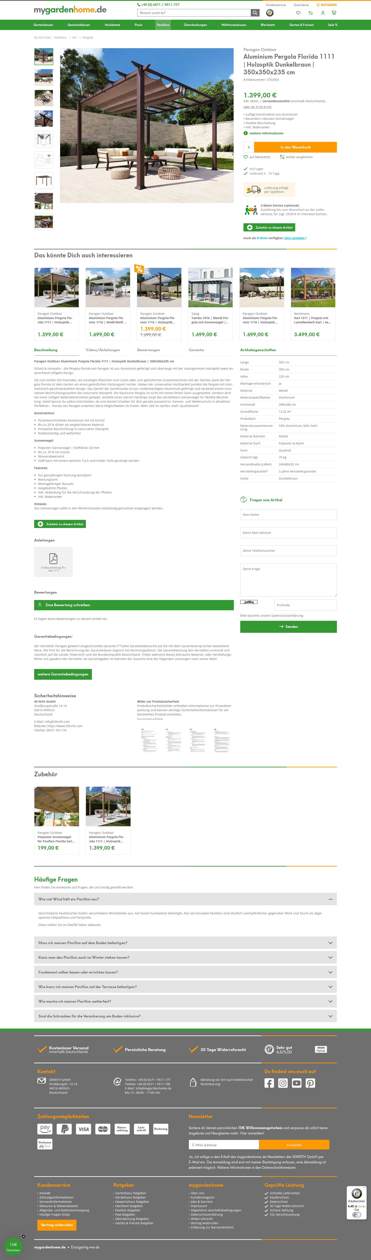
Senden (292, 626)
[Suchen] (255, 12)
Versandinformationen (56, 1202)
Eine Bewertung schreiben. (68, 605)
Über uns (197, 1193)
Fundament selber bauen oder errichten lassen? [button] (78, 972)
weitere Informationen (266, 133)
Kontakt (45, 1193)
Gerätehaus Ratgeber (130, 1197)
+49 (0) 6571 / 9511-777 (159, 4)
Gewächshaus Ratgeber (132, 1202)
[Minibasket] (334, 12)
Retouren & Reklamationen (59, 1206)
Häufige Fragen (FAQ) (55, 1214)
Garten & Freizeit (301, 24)
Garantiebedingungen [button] (63, 674)
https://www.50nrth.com (64, 726)
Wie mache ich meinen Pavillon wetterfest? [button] (74, 1001)
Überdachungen (195, 24)
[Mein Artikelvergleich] (311, 13)
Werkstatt (268, 24)
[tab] (185, 899)
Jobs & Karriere (202, 1202)
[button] (13, 1247)
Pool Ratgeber (125, 1214)
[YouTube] (299, 1084)
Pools (138, 24)
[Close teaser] (23, 1236)
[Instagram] (285, 1084)
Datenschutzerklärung (287, 616)
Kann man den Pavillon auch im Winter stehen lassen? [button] (83, 957)
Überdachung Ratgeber (132, 1219)
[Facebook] (271, 1084)
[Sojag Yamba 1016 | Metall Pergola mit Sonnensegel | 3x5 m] (210, 287)
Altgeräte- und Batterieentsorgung (64, 1210)
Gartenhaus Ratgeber (130, 1193)
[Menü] (364, 1188)
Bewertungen (148, 349)
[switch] (357, 1214)
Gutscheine (301, 5)
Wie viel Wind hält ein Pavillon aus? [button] (68, 899)
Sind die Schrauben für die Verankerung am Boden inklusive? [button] (89, 1016)
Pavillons (163, 24)
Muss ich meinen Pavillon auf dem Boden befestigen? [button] (82, 942)
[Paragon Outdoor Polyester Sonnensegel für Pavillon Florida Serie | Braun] (56, 806)
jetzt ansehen (294, 238)
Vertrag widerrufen (57, 1224)
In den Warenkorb (296, 147)
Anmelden (294, 1144)
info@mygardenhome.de (153, 1088)
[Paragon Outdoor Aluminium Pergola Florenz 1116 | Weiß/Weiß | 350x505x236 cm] (108, 287)
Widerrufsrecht (202, 1219)
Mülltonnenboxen (234, 24)
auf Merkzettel (259, 157)
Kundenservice (276, 5)
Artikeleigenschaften (258, 349)
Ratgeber (328, 5)
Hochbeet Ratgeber (129, 1206)
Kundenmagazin (202, 1197)
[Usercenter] (323, 13)
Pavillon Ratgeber (127, 1210)
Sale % (333, 24)
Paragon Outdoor (260, 49)
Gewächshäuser (79, 24)
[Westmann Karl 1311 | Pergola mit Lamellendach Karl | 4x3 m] (313, 287)
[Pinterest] (312, 1084)
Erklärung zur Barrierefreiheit (212, 1227)
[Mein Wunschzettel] (298, 13)
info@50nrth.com (57, 722)
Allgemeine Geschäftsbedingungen (216, 1210)
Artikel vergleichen (299, 157)
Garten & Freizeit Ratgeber (134, 1223)
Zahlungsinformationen (56, 1197)
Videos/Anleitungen (103, 349)
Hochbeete (112, 24)
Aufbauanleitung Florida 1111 (53, 569)
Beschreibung (46, 349)
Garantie (196, 349)
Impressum (199, 1206)
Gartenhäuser (43, 24)
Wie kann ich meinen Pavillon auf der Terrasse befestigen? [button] (87, 986)
